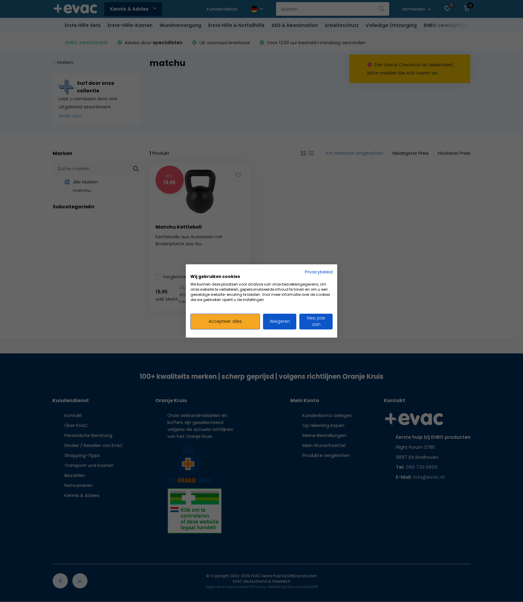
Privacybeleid (319, 272)
